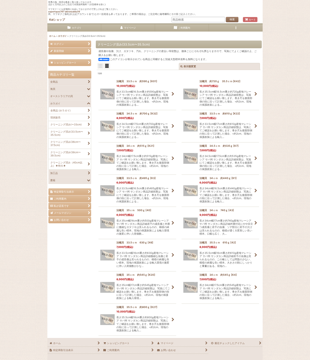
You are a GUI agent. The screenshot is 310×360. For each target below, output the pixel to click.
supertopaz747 (56, 11)
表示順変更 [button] (190, 66)
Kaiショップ (57, 19)
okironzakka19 (72, 11)
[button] (236, 28)
